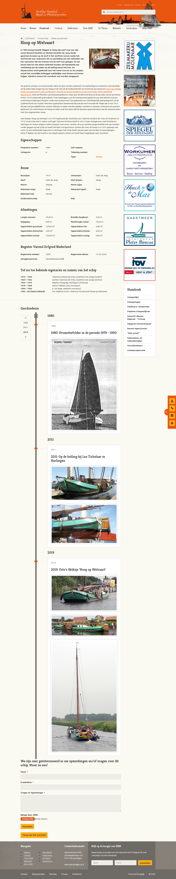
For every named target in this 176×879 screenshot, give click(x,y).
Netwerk (117, 28)
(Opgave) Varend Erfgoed (139, 324)
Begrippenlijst (128, 5)
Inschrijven (131, 28)
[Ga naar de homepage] (44, 10)
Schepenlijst (133, 297)
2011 (25, 327)
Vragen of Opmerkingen (33, 793)
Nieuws (33, 28)
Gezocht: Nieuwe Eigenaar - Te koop (136, 317)
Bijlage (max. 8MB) (29, 815)
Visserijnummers (135, 345)
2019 (25, 332)
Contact (119, 5)
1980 (25, 323)
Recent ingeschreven (137, 328)
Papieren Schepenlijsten (138, 311)
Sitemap (138, 5)
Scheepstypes (133, 302)
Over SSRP (88, 28)
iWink (141, 874)
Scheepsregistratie (136, 350)
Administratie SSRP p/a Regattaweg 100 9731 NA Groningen (73, 855)
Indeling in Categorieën (138, 307)
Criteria (58, 28)
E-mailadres (27, 782)
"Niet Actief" (133, 333)
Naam (24, 772)
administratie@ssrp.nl (74, 864)
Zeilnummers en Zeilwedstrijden (134, 339)
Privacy (144, 5)
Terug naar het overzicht (34, 835)
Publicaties (73, 28)
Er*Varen (102, 28)
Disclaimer (152, 5)
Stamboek (44, 28)
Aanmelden (145, 863)
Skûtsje (99, 157)
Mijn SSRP (147, 28)
